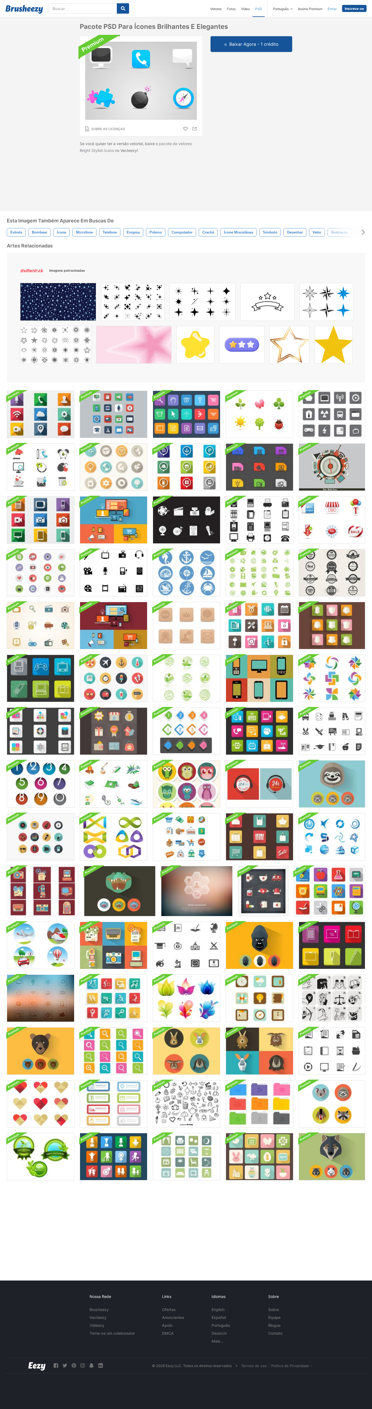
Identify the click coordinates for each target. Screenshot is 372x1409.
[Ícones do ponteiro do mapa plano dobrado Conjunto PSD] (186, 467)
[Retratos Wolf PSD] (332, 1156)
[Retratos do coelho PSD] (186, 1051)
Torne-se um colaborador (112, 1333)
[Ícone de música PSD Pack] (40, 836)
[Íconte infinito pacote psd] (113, 836)
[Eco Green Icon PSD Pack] (259, 572)
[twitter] (64, 1365)
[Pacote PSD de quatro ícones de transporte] (40, 945)
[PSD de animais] (332, 1104)
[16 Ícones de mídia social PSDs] (40, 572)
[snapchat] (91, 1365)
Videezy (97, 1325)
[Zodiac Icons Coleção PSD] (332, 998)
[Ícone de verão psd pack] (113, 678)
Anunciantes (173, 1317)
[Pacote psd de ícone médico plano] (263, 891)
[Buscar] (123, 8)
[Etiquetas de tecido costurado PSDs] (113, 1104)
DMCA (168, 1333)
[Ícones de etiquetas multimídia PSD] (40, 625)
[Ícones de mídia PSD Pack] (186, 520)
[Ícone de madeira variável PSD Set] (186, 625)
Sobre (273, 1309)
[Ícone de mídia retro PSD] (332, 467)
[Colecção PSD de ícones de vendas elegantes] (332, 520)
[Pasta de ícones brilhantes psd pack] (259, 1104)
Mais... (218, 1341)
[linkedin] (100, 1365)
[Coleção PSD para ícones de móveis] (186, 1156)
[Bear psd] (40, 1051)
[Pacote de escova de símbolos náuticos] (186, 572)
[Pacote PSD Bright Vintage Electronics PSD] (113, 945)
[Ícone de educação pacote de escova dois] (332, 731)
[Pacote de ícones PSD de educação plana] (329, 891)
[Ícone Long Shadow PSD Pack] (40, 414)
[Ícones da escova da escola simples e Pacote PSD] (186, 945)
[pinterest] (74, 1365)
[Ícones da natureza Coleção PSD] (259, 414)
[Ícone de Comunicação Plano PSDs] (113, 414)
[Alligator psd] (119, 891)
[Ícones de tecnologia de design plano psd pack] (113, 625)
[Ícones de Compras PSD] (186, 836)
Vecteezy (98, 1317)
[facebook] (56, 1365)
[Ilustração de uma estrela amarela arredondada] (195, 346)
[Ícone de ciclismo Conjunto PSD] (113, 998)
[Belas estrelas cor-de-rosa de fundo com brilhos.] (133, 346)
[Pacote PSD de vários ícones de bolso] (259, 467)
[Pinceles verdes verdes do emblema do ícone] (40, 1156)
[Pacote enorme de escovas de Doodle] (186, 1104)
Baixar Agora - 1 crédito (254, 44)
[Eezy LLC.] (36, 1366)
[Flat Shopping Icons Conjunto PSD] (113, 731)
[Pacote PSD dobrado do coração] (40, 1104)
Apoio (167, 1325)
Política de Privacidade (290, 1366)
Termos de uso (254, 1366)
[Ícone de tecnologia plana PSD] (40, 520)
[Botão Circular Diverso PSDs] (113, 467)
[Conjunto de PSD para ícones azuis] (332, 836)
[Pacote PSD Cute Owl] (186, 784)
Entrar (332, 9)
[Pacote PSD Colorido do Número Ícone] (40, 784)
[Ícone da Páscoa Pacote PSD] (259, 1156)
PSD (258, 9)
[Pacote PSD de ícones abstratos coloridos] (332, 678)
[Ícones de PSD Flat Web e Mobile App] (259, 998)
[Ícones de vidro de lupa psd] (113, 1051)
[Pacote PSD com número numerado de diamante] (186, 731)
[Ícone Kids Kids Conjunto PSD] (113, 1156)
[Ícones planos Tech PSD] (113, 520)
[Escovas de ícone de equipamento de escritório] (259, 520)
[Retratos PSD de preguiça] (332, 784)
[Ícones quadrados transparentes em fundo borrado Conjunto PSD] (40, 998)
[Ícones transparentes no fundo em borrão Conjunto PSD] (197, 891)
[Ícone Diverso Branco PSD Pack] (332, 414)
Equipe (274, 1317)
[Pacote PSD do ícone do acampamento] (113, 784)
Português (221, 1325)
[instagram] (82, 1365)
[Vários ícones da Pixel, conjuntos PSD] (186, 414)
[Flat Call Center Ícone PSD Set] (259, 784)
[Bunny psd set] (259, 1051)
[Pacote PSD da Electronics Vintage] (42, 891)
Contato (275, 1333)
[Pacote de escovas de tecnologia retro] (259, 678)
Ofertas (169, 1309)
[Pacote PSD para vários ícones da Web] (259, 625)
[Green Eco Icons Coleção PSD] (186, 678)
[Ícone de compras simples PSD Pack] (259, 836)
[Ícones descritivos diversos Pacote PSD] (332, 945)
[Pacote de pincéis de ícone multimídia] (113, 572)
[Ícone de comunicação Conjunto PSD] (259, 731)
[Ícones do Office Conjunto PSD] (40, 467)
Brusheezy (99, 1309)
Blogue (274, 1325)
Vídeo (245, 9)
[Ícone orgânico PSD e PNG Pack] (186, 998)
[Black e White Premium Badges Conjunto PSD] (332, 572)
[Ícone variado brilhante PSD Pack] (40, 731)
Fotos (231, 9)
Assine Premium (310, 9)
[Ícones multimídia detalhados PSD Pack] (40, 678)
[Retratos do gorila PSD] (259, 945)
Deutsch (219, 1333)
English (218, 1309)
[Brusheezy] (24, 9)
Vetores (216, 9)
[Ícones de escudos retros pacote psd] (332, 625)
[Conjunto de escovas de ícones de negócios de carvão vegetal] (332, 1051)
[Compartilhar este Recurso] (196, 128)
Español (219, 1317)
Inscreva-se (354, 9)
